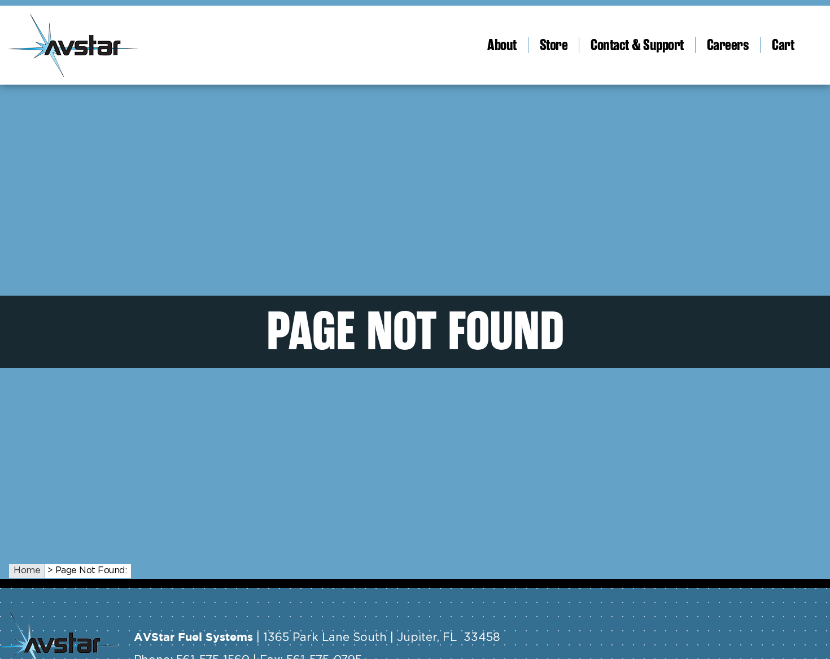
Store (554, 45)
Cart (783, 45)
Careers (728, 45)
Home (27, 570)
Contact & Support (637, 45)
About (502, 45)
